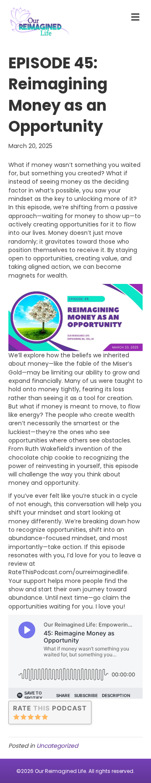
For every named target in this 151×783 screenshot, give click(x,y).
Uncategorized (57, 745)
